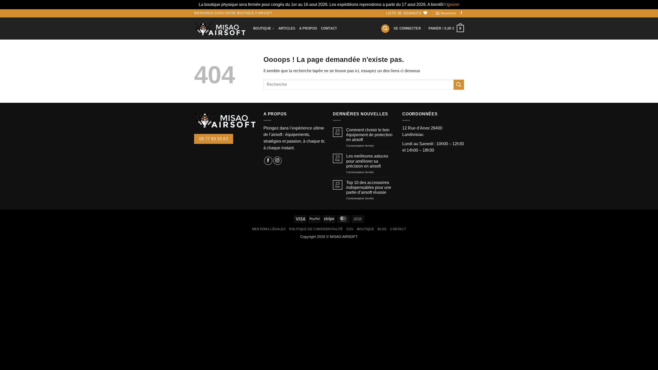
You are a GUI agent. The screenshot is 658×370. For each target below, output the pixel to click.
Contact (329, 28)
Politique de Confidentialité (316, 229)
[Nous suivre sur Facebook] (461, 13)
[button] (446, 13)
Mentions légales (269, 229)
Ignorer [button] (452, 4)
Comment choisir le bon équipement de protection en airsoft (369, 135)
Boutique (262, 28)
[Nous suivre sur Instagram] (277, 160)
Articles (287, 28)
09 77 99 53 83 (213, 139)
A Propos (308, 28)
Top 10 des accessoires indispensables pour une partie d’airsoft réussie (368, 187)
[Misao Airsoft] (219, 28)
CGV (350, 229)
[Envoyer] (459, 85)
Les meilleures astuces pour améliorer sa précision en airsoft (367, 161)
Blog (382, 229)
